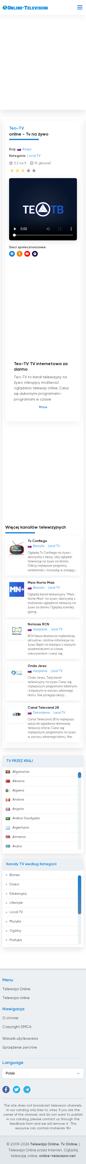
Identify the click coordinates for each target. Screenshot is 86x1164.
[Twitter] (16, 1089)
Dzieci (14, 884)
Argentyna (20, 827)
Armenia (19, 837)
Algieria (18, 790)
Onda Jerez (37, 666)
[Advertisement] (43, 64)
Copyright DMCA (16, 1027)
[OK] (19, 254)
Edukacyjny (18, 893)
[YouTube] (27, 254)
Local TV (16, 912)
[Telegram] (27, 1089)
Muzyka (15, 921)
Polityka (16, 940)
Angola (18, 809)
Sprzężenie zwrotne (19, 1047)
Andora (18, 799)
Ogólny (15, 930)
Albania (18, 781)
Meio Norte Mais (41, 582)
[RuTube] (35, 254)
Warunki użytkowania (20, 1038)
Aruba (17, 846)
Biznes (15, 875)
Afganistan (21, 772)
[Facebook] (6, 1089)
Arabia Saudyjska (26, 818)
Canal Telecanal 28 (43, 707)
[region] (43, 810)
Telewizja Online (16, 989)
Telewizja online (16, 998)
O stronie (10, 1018)
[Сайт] (12, 254)
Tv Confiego (37, 541)
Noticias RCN (38, 624)
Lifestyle (16, 902)
